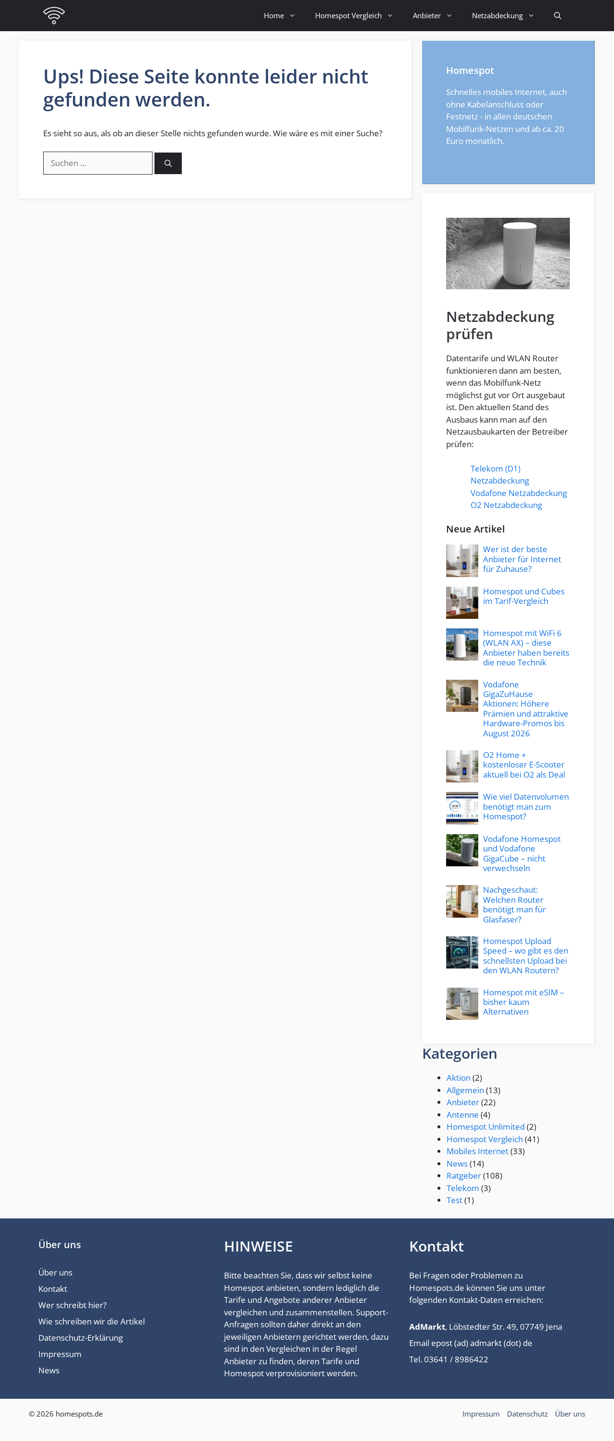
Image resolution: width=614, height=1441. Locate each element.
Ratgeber (464, 1175)
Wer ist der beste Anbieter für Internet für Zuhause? (522, 558)
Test (454, 1199)
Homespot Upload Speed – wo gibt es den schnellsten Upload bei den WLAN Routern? (525, 955)
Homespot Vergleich (348, 15)
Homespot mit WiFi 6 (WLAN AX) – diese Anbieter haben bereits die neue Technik (526, 647)
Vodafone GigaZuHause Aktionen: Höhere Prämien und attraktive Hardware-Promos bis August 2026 (525, 709)
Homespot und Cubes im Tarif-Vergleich (524, 596)
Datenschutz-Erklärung (80, 1337)
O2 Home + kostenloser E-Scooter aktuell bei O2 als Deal (524, 764)
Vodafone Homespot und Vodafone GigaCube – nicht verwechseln (522, 853)
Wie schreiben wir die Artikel (91, 1321)
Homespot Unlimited (486, 1126)
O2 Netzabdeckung (506, 504)
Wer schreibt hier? (72, 1305)
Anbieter (427, 15)
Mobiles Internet (477, 1151)
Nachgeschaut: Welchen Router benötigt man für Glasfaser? (514, 904)
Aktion (459, 1077)
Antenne (463, 1114)
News (457, 1163)
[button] (557, 15)
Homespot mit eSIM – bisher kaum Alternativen (523, 1002)
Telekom (463, 1187)
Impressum (60, 1353)
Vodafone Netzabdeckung (519, 492)
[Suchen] (168, 163)
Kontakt (52, 1288)
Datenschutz (527, 1413)
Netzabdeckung (497, 15)
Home (274, 15)
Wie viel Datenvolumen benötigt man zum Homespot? (526, 806)
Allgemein (465, 1090)
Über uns (55, 1272)
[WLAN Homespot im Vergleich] (54, 15)
